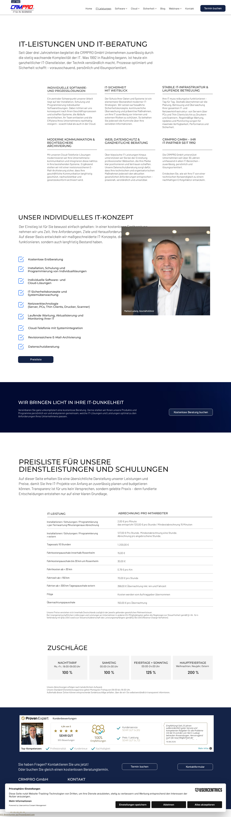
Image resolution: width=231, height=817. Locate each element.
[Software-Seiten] (126, 8)
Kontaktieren (58, 764)
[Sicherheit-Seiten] (156, 8)
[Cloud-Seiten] (138, 8)
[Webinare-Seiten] (181, 8)
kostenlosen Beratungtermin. (86, 769)
